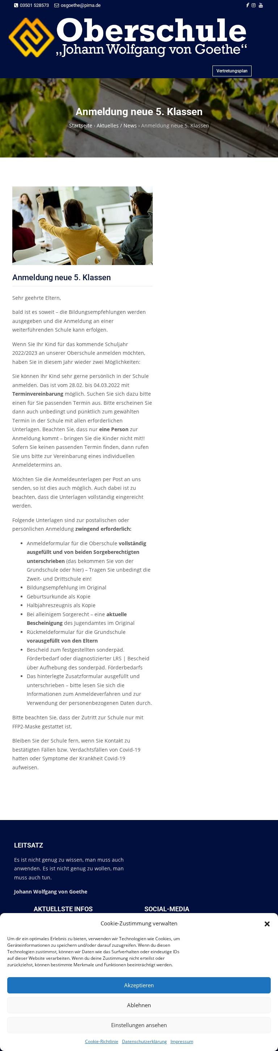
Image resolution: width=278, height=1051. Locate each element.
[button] (267, 923)
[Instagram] (254, 5)
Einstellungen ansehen (139, 1025)
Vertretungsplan (232, 70)
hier (77, 569)
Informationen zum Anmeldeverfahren (74, 693)
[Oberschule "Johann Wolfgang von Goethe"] (136, 37)
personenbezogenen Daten (102, 702)
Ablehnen (139, 1005)
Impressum (181, 1041)
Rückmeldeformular (51, 632)
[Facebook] (247, 5)
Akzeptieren (139, 985)
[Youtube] (261, 5)
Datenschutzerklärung (144, 1041)
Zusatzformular (84, 676)
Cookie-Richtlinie (101, 1041)
